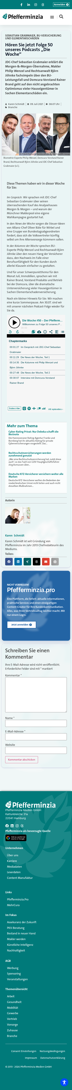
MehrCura (13, 905)
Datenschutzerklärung (52, 1058)
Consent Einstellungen (23, 1051)
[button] (52, 17)
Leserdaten (14, 872)
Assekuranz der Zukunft (21, 922)
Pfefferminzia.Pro (17, 899)
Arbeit (10, 996)
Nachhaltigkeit (16, 950)
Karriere (12, 861)
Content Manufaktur (20, 878)
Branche (12, 107)
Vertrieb (12, 1019)
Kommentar (13, 675)
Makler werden (16, 939)
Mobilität (12, 1008)
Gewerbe (12, 1013)
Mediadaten (14, 866)
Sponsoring (14, 973)
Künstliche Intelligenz (20, 945)
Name (9, 718)
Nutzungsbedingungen (52, 1051)
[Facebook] (7, 825)
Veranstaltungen (17, 979)
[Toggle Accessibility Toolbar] (64, 1082)
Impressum (31, 1058)
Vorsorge (12, 1024)
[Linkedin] (12, 825)
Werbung (12, 968)
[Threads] (22, 825)
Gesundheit (14, 1002)
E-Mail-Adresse (15, 731)
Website (10, 744)
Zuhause (12, 1030)
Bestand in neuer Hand (21, 933)
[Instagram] (17, 825)
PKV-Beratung (15, 928)
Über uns (12, 855)
